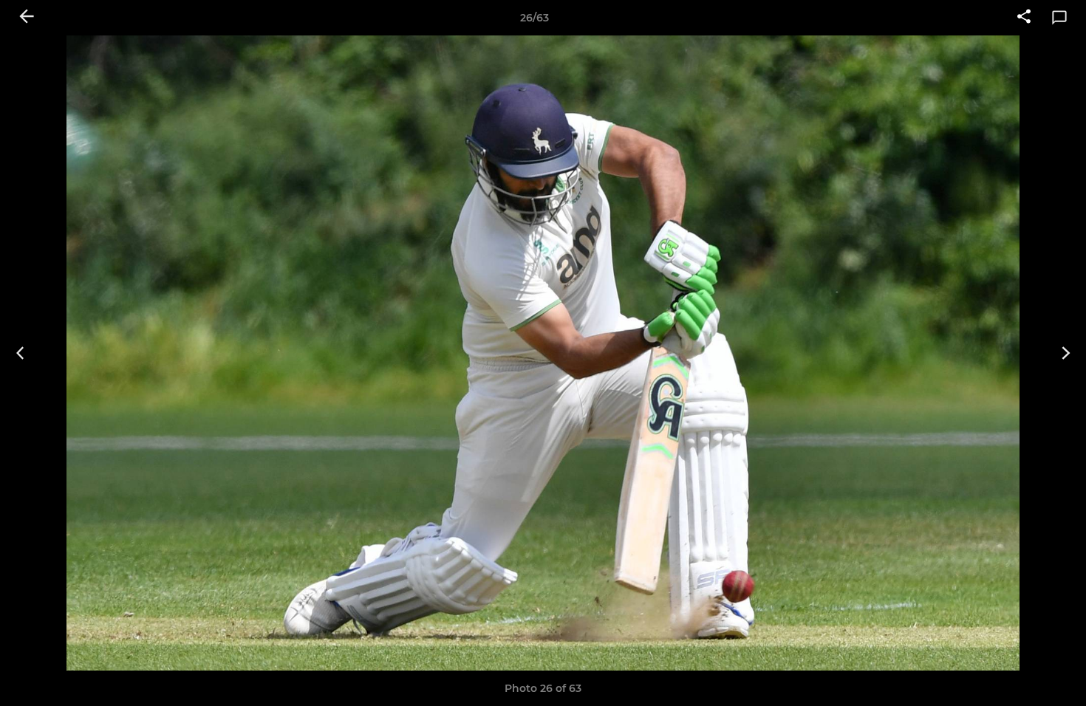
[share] (1024, 17)
